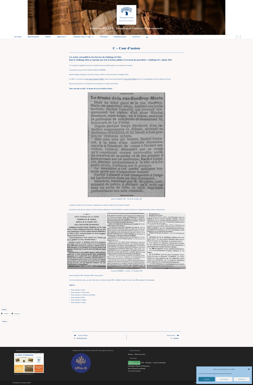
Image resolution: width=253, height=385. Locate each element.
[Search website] (238, 37)
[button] (249, 369)
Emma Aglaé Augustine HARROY (94, 79)
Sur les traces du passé (134, 371)
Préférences (241, 379)
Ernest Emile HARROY (130, 79)
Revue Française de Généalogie (136, 368)
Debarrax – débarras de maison (136, 354)
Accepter (206, 379)
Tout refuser (224, 379)
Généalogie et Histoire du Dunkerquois (139, 366)
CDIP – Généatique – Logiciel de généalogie (153, 362)
